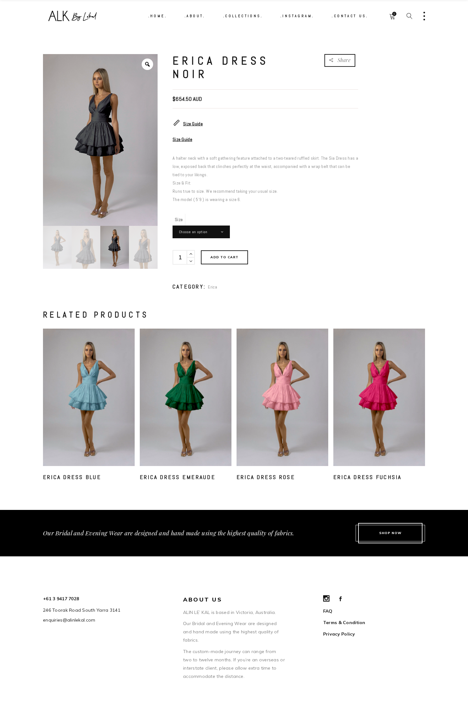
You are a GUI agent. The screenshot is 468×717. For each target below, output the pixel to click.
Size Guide (193, 124)
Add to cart (224, 257)
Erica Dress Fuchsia (367, 477)
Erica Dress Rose (266, 477)
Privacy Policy (339, 634)
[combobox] (201, 232)
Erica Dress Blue (72, 477)
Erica (212, 287)
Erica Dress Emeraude (178, 477)
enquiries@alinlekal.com (69, 620)
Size (179, 219)
